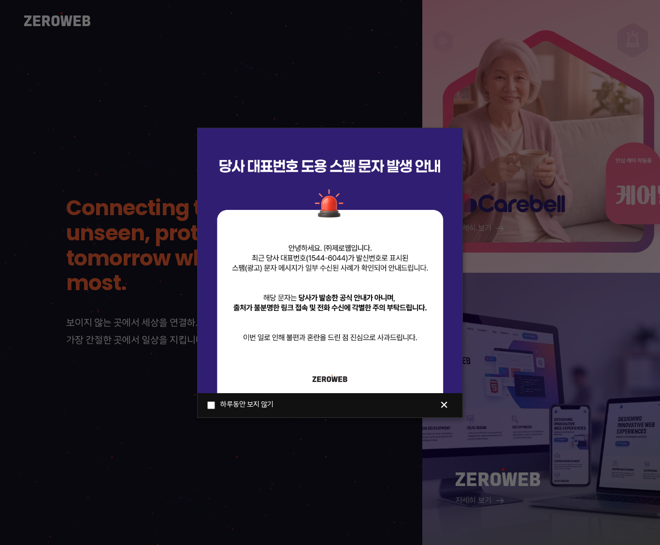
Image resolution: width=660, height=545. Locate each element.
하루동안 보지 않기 (246, 405)
